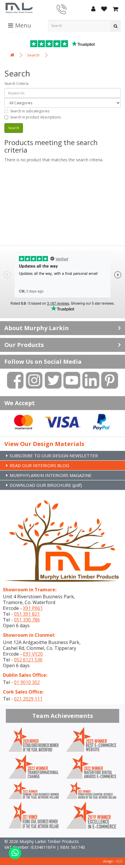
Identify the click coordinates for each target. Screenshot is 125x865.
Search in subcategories (29, 111)
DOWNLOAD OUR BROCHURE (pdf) (46, 485)
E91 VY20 (33, 654)
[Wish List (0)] (104, 9)
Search (33, 55)
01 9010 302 (27, 682)
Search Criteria (16, 83)
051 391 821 (27, 614)
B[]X (119, 861)
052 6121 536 (28, 659)
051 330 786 (27, 620)
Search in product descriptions (35, 117)
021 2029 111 (28, 699)
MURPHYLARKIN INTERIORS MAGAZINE (51, 475)
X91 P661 (33, 608)
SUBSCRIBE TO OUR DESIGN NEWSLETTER (54, 455)
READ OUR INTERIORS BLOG (39, 465)
